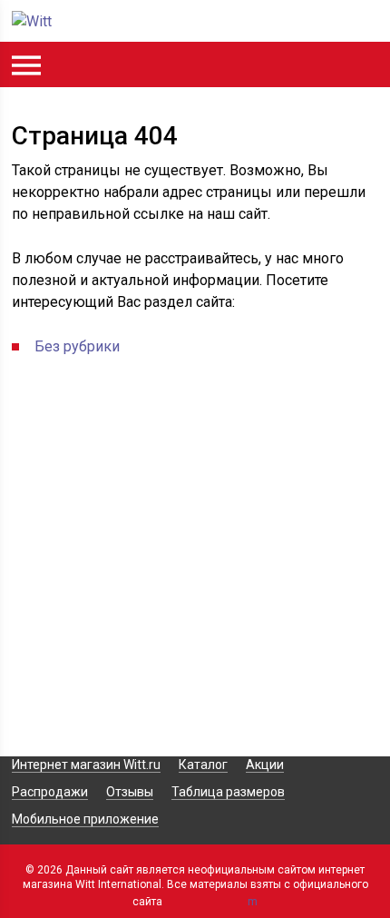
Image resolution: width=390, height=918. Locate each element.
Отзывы (129, 792)
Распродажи (50, 792)
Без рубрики (77, 346)
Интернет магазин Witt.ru (86, 764)
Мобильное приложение (85, 819)
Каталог (203, 764)
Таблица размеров (228, 792)
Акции (265, 764)
